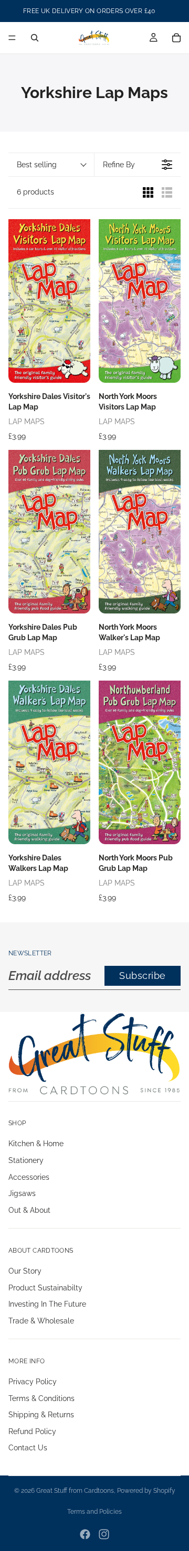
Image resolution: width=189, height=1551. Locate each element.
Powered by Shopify (146, 1490)
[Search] (34, 37)
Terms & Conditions (41, 1398)
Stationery (26, 1160)
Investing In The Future (47, 1304)
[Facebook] (85, 1534)
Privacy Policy (32, 1381)
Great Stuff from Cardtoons (75, 1490)
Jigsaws (22, 1194)
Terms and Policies (94, 1511)
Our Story (24, 1271)
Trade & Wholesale (41, 1321)
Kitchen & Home (36, 1144)
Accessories (28, 1177)
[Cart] (176, 37)
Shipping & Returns (41, 1414)
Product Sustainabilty (45, 1288)
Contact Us (27, 1448)
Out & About (29, 1210)
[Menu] (12, 38)
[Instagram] (104, 1534)
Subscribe (142, 975)
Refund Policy (32, 1431)
